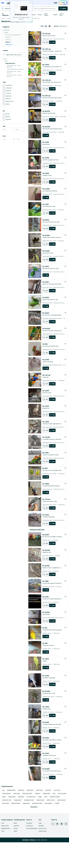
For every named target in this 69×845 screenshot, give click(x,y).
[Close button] (30, 3)
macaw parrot (46, 793)
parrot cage (17, 793)
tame (46, 797)
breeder (57, 803)
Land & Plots (61, 14)
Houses (40, 14)
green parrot (30, 790)
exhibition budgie (54, 797)
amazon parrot (40, 800)
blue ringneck (48, 803)
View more (8, 44)
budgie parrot (17, 800)
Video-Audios (46, 14)
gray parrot (21, 797)
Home (3, 18)
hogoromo (48, 790)
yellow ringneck (6, 793)
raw (3, 790)
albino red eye (51, 800)
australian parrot (11, 790)
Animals (9, 18)
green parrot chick (37, 803)
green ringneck (62, 800)
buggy (40, 797)
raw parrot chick (31, 797)
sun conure (57, 790)
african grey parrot (27, 793)
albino (4, 797)
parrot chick (39, 790)
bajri (54, 793)
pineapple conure (29, 800)
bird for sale (5, 803)
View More (33, 807)
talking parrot (12, 797)
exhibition (37, 793)
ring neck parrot (62, 793)
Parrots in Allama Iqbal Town (32, 18)
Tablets (55, 14)
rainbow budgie (16, 803)
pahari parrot (26, 803)
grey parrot (21, 790)
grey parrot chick (6, 800)
